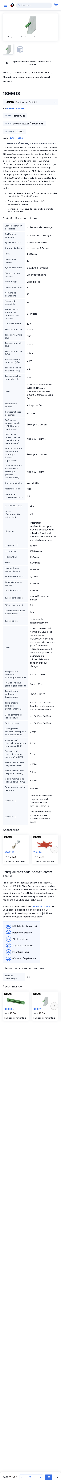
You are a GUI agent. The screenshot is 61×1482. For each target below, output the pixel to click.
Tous (5, 72)
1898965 (9, 1009)
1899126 (37, 1009)
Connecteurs (20, 72)
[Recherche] (18, 5)
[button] (30, 27)
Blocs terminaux (40, 72)
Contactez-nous (41, 906)
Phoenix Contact (16, 108)
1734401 (37, 852)
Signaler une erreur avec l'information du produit (32, 63)
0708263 (9, 852)
